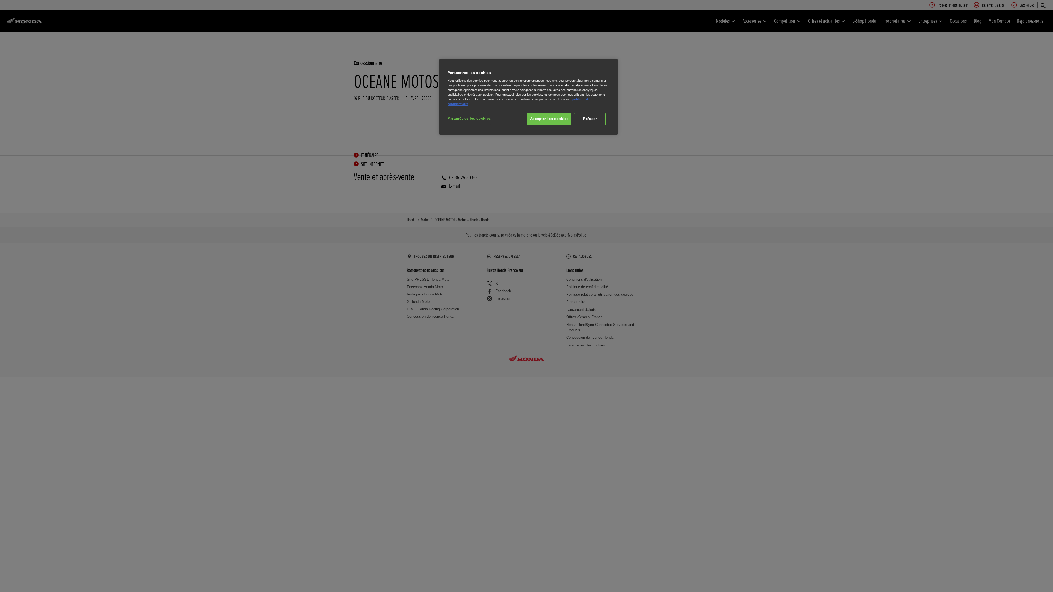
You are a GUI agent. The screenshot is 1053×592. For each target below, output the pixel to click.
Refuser (590, 119)
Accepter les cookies (549, 119)
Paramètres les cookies (469, 119)
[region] (528, 97)
